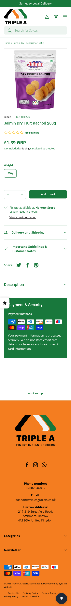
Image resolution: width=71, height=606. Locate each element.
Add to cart (48, 194)
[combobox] (35, 30)
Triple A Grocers (20, 583)
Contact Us (13, 592)
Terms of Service (30, 596)
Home (7, 43)
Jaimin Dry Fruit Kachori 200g (29, 43)
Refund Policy (49, 592)
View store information (22, 217)
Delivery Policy (30, 592)
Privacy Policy (11, 596)
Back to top (35, 393)
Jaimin (7, 117)
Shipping (24, 148)
